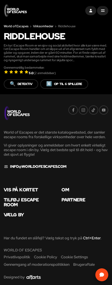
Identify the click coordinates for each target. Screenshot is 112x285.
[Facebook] (73, 110)
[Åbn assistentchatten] (101, 274)
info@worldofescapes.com (38, 166)
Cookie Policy (45, 257)
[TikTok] (93, 110)
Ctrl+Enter (92, 238)
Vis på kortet (21, 190)
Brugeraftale (84, 264)
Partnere (73, 200)
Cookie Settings (74, 257)
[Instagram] (83, 110)
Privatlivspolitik (17, 257)
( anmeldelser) (45, 73)
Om (65, 190)
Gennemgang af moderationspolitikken (36, 264)
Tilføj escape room (21, 202)
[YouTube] (103, 110)
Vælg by (14, 215)
